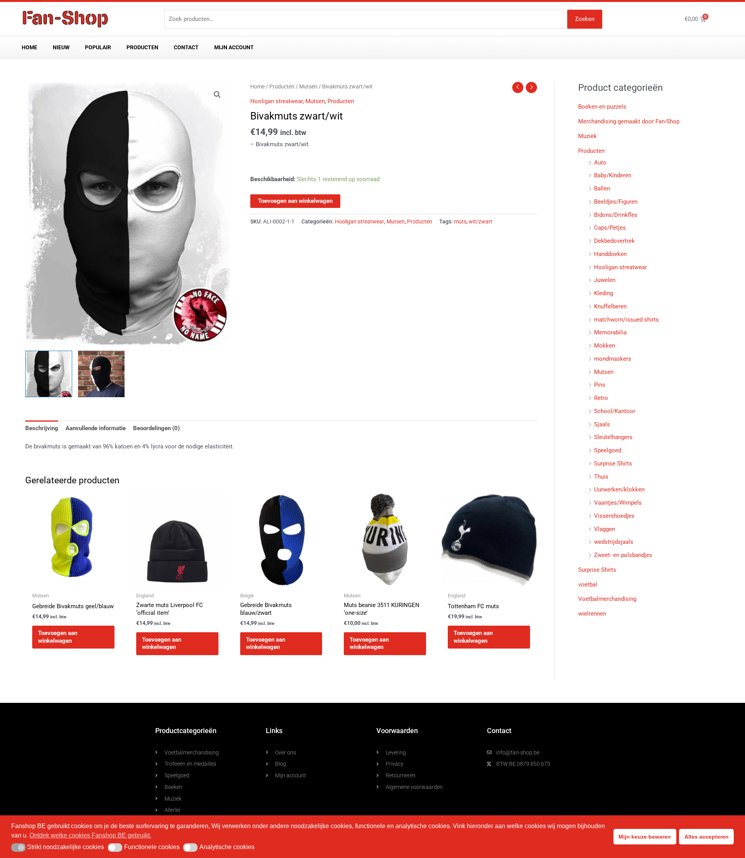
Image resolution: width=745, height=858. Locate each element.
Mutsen (308, 86)
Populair (98, 47)
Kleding (603, 293)
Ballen (602, 188)
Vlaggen (604, 529)
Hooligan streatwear (276, 101)
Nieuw (61, 47)
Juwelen (604, 280)
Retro (601, 397)
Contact (186, 47)
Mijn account (234, 47)
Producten (142, 47)
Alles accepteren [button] (706, 837)
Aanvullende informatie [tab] (96, 428)
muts (460, 221)
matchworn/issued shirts (626, 319)
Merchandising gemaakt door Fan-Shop (628, 121)
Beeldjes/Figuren (616, 201)
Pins (599, 384)
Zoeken (584, 19)
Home (29, 47)
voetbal (587, 584)
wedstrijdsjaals (613, 541)
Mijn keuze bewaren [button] (645, 837)
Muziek (587, 136)
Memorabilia (610, 332)
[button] (217, 95)
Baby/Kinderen (612, 175)
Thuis (601, 476)
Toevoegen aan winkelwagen (295, 200)
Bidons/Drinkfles (616, 214)
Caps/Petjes (610, 227)
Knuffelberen (610, 306)
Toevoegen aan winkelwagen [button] (57, 637)
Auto (600, 162)
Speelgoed (607, 450)
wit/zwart (480, 221)
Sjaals (602, 424)
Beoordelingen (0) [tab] (156, 428)
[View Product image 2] (101, 374)
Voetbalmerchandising (607, 598)
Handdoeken (610, 254)
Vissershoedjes (614, 515)
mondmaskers (612, 358)
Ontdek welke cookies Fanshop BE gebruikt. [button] (90, 835)
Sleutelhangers (613, 437)
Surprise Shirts (613, 463)
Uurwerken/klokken (619, 489)
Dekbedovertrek (614, 240)
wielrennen (592, 613)
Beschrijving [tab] (41, 428)
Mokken (604, 345)
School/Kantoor (614, 411)
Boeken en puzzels (602, 106)
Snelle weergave (73, 581)
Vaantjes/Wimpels (618, 502)
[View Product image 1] (48, 374)
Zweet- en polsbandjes (623, 555)
